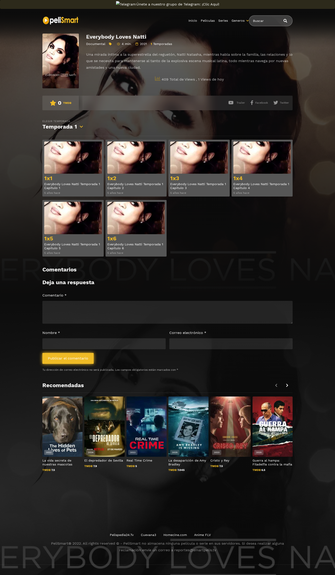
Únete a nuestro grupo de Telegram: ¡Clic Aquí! (177, 4)
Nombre (51, 333)
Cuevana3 (148, 535)
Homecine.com (175, 535)
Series (223, 20)
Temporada (59, 125)
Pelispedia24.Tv (122, 535)
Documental (95, 44)
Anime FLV (202, 535)
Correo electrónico (187, 333)
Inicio (192, 20)
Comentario (54, 295)
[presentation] (287, 385)
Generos (238, 20)
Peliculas (208, 20)
